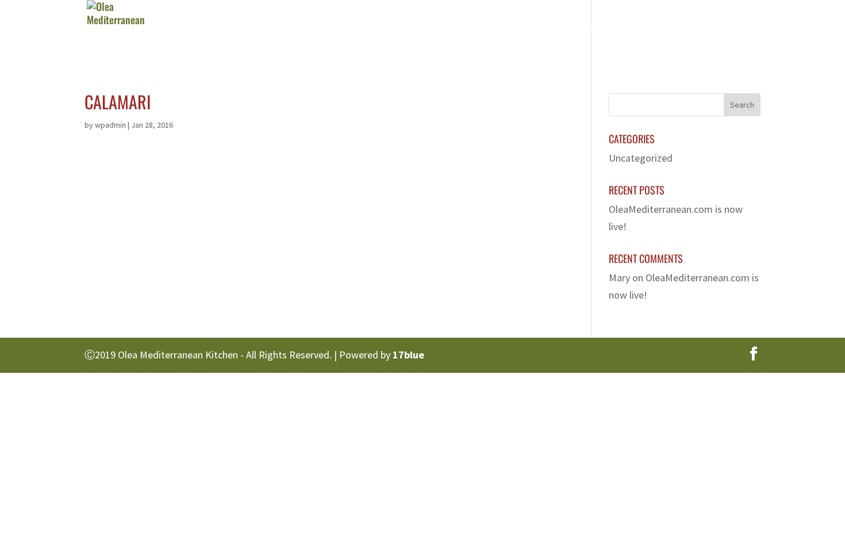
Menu (513, 31)
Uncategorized (641, 158)
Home (400, 31)
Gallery (579, 31)
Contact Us (714, 31)
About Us (457, 31)
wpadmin (110, 125)
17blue (408, 354)
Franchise (642, 31)
